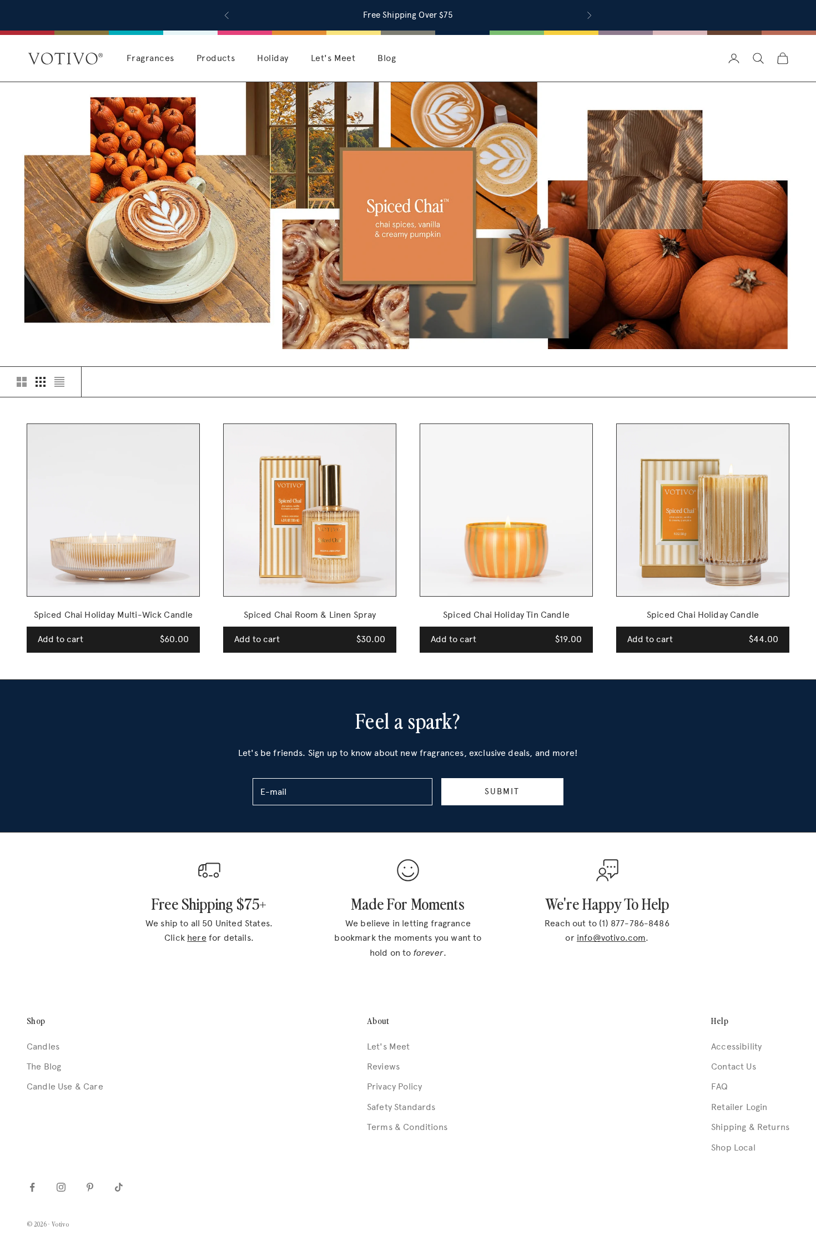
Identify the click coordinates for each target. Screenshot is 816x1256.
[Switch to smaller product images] (41, 382)
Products (216, 58)
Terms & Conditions (407, 1127)
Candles (43, 1046)
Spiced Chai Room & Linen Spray (310, 614)
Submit (502, 791)
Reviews (383, 1066)
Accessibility (736, 1046)
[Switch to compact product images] (59, 382)
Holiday (272, 58)
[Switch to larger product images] (22, 382)
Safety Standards (401, 1107)
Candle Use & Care (65, 1086)
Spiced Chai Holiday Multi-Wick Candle (113, 614)
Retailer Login (739, 1107)
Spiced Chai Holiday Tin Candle (506, 614)
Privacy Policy (394, 1086)
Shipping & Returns (750, 1127)
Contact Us (733, 1066)
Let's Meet (333, 58)
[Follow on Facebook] (32, 1187)
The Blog (44, 1066)
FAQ (719, 1086)
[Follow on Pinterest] (89, 1187)
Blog (386, 58)
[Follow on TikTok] (118, 1187)
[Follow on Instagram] (61, 1187)
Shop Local (733, 1147)
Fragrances (150, 58)
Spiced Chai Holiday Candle (703, 614)
